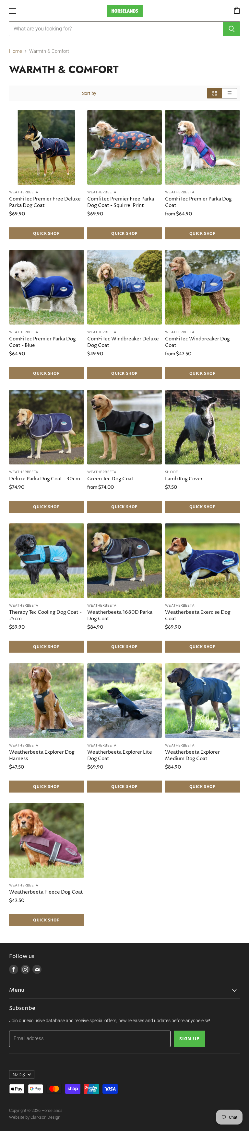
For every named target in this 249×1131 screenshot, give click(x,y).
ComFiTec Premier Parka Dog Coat (198, 202)
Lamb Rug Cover (184, 478)
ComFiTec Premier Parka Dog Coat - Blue (42, 342)
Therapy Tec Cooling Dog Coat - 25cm (45, 615)
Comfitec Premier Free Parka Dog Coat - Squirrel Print (120, 202)
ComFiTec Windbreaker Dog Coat (197, 342)
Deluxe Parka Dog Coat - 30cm (44, 478)
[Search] (231, 28)
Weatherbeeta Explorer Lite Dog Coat (119, 755)
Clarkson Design (45, 1117)
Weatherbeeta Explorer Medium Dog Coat (192, 755)
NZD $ (19, 1074)
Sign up (189, 1038)
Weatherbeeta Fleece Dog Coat (46, 892)
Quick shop (46, 233)
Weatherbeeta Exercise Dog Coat (198, 615)
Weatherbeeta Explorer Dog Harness (42, 755)
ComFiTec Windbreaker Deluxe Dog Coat (123, 342)
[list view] (229, 93)
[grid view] (214, 93)
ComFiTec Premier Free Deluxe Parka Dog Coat (45, 202)
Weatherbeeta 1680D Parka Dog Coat (119, 615)
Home (15, 51)
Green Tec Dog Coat (110, 478)
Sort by (89, 93)
